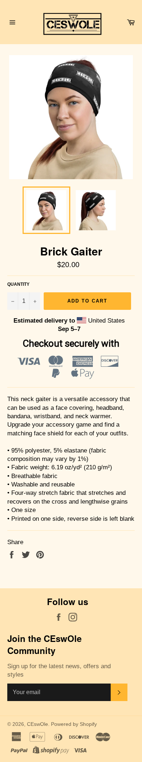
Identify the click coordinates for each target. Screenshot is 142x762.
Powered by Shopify (74, 724)
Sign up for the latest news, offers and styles (59, 670)
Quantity (18, 284)
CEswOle (37, 724)
